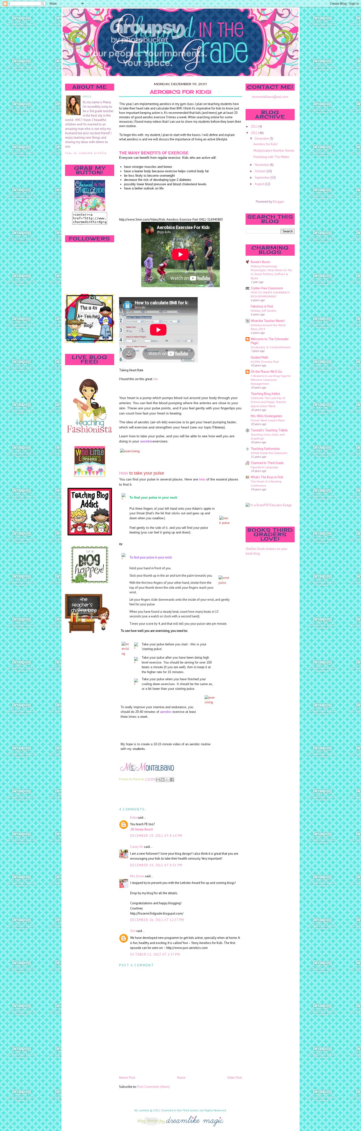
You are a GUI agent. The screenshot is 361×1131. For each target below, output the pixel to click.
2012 (254, 126)
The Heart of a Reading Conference (266, 483)
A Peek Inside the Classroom (269, 453)
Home (181, 1078)
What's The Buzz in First (267, 477)
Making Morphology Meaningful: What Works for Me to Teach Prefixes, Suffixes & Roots (271, 272)
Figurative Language (264, 467)
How (124, 473)
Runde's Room (260, 262)
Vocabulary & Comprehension (271, 347)
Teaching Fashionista (265, 449)
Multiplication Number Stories (273, 150)
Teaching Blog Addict (265, 394)
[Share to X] (167, 779)
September (262, 177)
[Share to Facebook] (171, 779)
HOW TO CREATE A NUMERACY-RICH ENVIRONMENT (271, 294)
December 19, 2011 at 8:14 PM (156, 836)
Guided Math (259, 357)
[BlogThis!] (162, 779)
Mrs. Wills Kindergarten (266, 416)
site (155, 379)
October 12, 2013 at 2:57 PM (155, 954)
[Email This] (157, 779)
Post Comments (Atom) (153, 1087)
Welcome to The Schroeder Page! (270, 341)
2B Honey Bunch (141, 829)
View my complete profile (86, 152)
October (260, 171)
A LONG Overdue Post (265, 361)
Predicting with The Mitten (271, 157)
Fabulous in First (262, 306)
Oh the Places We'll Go (266, 372)
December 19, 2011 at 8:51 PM (156, 865)
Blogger (278, 202)
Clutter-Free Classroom (267, 288)
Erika (133, 817)
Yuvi (133, 931)
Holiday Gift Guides (263, 310)
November (262, 165)
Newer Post (127, 1078)
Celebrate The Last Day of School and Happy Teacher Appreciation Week (268, 402)
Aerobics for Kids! (180, 92)
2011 (254, 133)
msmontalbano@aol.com (270, 97)
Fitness (218, 427)
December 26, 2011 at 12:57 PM (157, 920)
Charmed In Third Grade (267, 463)
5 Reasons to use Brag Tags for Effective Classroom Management (271, 380)
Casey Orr (136, 847)
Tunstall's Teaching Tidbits (269, 430)
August (260, 184)
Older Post (234, 1078)
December (262, 138)
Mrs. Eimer (137, 876)
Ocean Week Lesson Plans (268, 420)
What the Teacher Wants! (268, 321)
